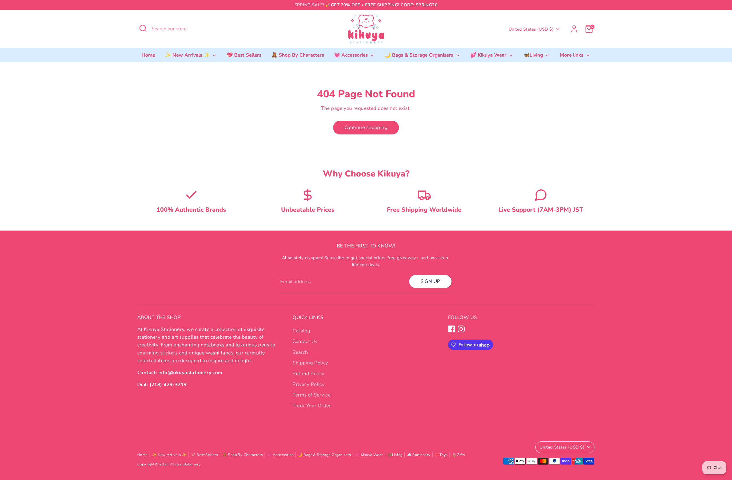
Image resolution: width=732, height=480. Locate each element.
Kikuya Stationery (185, 464)
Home (148, 55)
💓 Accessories (351, 55)
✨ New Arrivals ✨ (188, 55)
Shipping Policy (310, 363)
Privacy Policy (309, 384)
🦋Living (534, 55)
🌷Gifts (458, 454)
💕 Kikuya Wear (489, 55)
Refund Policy (309, 373)
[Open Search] (143, 28)
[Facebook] (451, 329)
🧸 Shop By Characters (297, 55)
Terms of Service (312, 395)
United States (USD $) (531, 29)
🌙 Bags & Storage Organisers (420, 55)
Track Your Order (312, 405)
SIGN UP (430, 281)
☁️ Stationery (419, 454)
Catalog (301, 331)
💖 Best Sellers (244, 55)
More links (572, 55)
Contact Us (305, 341)
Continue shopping (366, 127)
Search (300, 352)
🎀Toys (441, 454)
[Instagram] (461, 329)
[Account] (574, 29)
